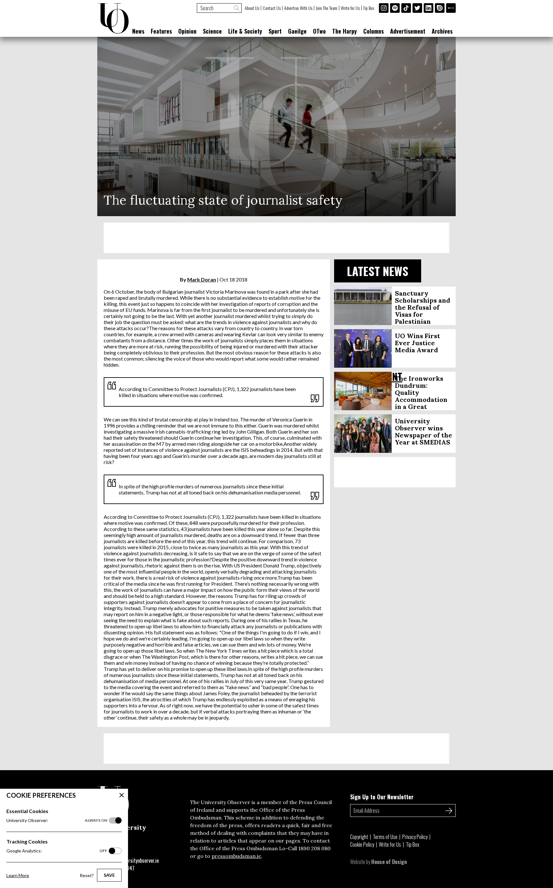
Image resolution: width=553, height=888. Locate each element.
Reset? (87, 875)
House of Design (389, 862)
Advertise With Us (298, 8)
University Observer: (56, 820)
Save (109, 875)
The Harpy (344, 31)
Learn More (17, 875)
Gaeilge (297, 31)
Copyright (359, 837)
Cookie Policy (362, 844)
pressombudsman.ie (236, 856)
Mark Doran (201, 279)
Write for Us (350, 8)
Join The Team (326, 8)
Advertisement (407, 31)
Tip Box (368, 8)
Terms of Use (385, 837)
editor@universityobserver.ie (130, 860)
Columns (373, 31)
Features (161, 31)
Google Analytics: (56, 850)
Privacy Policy (415, 837)
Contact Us (272, 8)
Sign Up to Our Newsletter (381, 797)
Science (212, 31)
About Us (252, 8)
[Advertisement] (276, 238)
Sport (275, 31)
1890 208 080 (314, 848)
